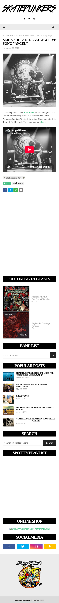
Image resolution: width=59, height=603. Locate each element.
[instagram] (34, 18)
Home (5, 36)
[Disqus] (29, 234)
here (43, 122)
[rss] (50, 546)
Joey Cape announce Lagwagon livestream (31, 386)
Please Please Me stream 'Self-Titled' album (35, 408)
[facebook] (24, 18)
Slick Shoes (13, 36)
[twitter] (29, 18)
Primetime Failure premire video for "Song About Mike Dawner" (34, 374)
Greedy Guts (22, 396)
